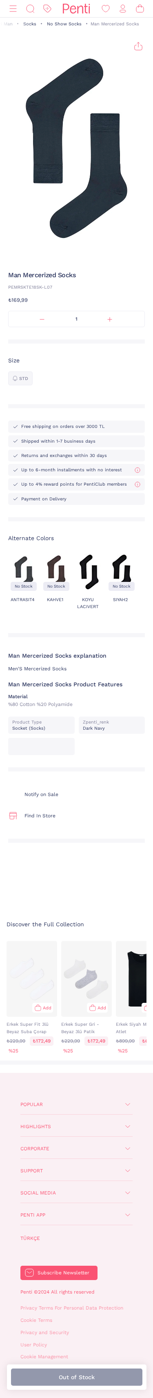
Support (31, 1171)
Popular (31, 1104)
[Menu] (13, 9)
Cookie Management (44, 1357)
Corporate (34, 1148)
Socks (29, 24)
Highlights (35, 1126)
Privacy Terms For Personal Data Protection (71, 1308)
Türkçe (30, 1238)
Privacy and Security (44, 1332)
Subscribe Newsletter (63, 1273)
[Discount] (47, 9)
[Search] (30, 9)
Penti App (32, 1215)
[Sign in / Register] (123, 9)
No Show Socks (64, 24)
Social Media (38, 1193)
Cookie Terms (36, 1320)
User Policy (33, 1345)
